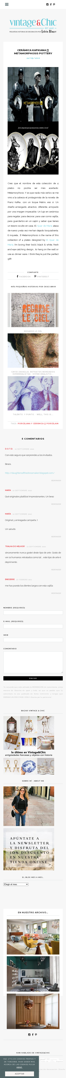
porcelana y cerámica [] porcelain (38, 424)
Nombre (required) (14, 608)
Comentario (10, 649)
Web (5, 635)
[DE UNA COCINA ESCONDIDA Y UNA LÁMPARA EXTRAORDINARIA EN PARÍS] (33, 1028)
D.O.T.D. (9, 449)
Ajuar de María (45, 225)
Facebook (25, 277)
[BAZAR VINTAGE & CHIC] (28, 776)
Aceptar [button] (19, 1074)
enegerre (10, 579)
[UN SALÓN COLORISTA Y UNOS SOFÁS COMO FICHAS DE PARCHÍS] (33, 953)
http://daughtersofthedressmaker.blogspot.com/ (30, 473)
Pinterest (43, 277)
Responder (56, 480)
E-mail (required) (13, 621)
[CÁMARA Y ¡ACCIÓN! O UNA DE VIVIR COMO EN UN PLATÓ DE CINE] (33, 990)
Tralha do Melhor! (15, 546)
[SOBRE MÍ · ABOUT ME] (28, 825)
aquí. (20, 1067)
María (8, 490)
